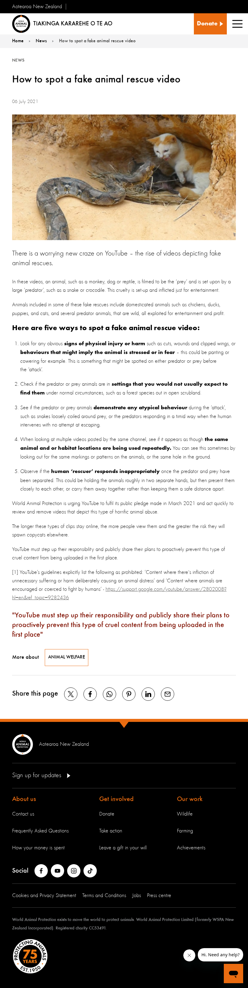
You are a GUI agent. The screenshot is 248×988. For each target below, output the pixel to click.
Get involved (116, 799)
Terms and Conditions (104, 895)
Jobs (136, 895)
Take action (110, 831)
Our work (190, 799)
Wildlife (185, 814)
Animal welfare (66, 657)
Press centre (159, 895)
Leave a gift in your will (123, 848)
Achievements (191, 848)
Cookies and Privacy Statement (44, 895)
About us (24, 799)
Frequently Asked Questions (40, 831)
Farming (185, 831)
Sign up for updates (37, 775)
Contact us (23, 814)
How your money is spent (38, 848)
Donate (106, 814)
